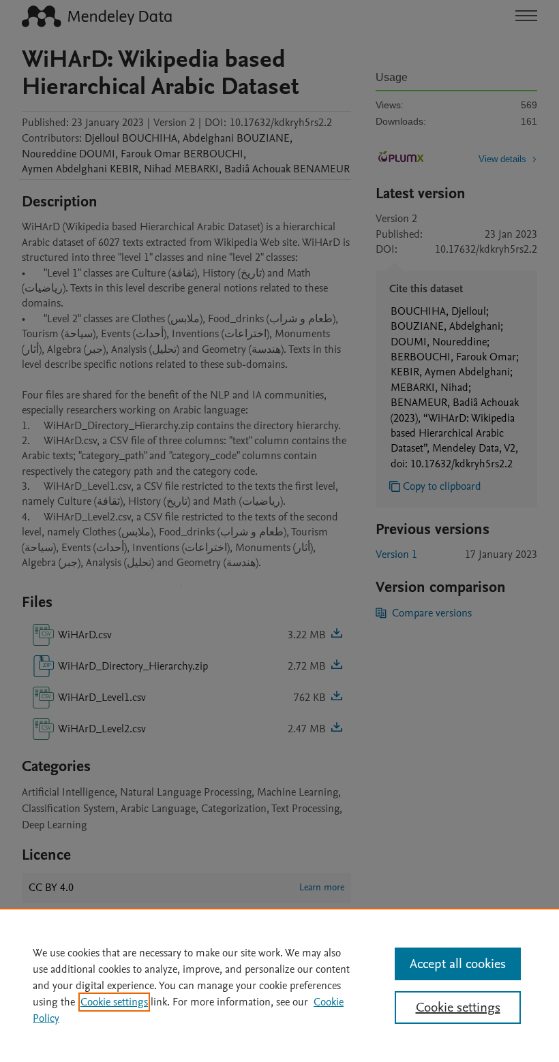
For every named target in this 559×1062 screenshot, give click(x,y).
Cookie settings (114, 1002)
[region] (279, 985)
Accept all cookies (458, 964)
